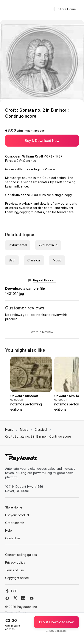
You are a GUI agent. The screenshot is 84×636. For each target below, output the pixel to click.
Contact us (12, 538)
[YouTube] (32, 598)
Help (8, 530)
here (70, 212)
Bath (12, 260)
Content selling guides (21, 554)
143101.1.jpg (14, 293)
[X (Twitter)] (15, 598)
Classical (33, 260)
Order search (14, 523)
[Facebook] (7, 598)
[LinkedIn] (23, 598)
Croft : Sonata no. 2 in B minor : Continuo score (38, 436)
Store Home (67, 9)
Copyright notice (17, 578)
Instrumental (18, 245)
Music (57, 260)
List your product (17, 515)
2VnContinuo (48, 245)
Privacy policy (15, 562)
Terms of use (14, 570)
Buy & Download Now (42, 140)
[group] (31, 384)
